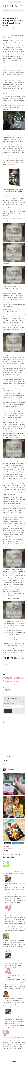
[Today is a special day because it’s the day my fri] (14, 830)
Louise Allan (7, 28)
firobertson (6, 940)
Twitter (5, 160)
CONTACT (13, 1061)
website (15, 158)
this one (7, 263)
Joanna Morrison (9, 912)
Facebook (20, 158)
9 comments (9, 30)
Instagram (11, 160)
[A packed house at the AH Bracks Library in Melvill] (14, 807)
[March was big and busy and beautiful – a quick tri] (14, 784)
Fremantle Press (11, 164)
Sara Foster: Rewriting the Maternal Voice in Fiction (19, 679)
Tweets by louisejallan (8, 848)
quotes (13, 218)
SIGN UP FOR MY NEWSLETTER (12, 854)
